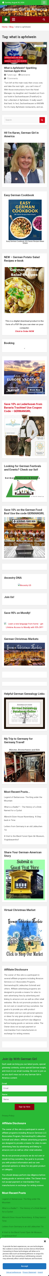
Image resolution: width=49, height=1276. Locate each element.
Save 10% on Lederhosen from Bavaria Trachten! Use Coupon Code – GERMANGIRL (23, 407)
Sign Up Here (24, 1107)
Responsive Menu (44, 2)
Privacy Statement (29, 1272)
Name (4, 1094)
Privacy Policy (8, 1115)
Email (4, 1083)
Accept (24, 1266)
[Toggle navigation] (13, 19)
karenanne (25, 75)
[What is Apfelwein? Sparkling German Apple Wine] (24, 53)
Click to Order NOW (24, 331)
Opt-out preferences (13, 1272)
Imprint (40, 1272)
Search (42, 120)
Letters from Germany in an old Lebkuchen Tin (23, 1226)
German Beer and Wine (14, 58)
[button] (45, 1241)
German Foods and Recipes (15, 61)
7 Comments (12, 78)
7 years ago (11, 75)
